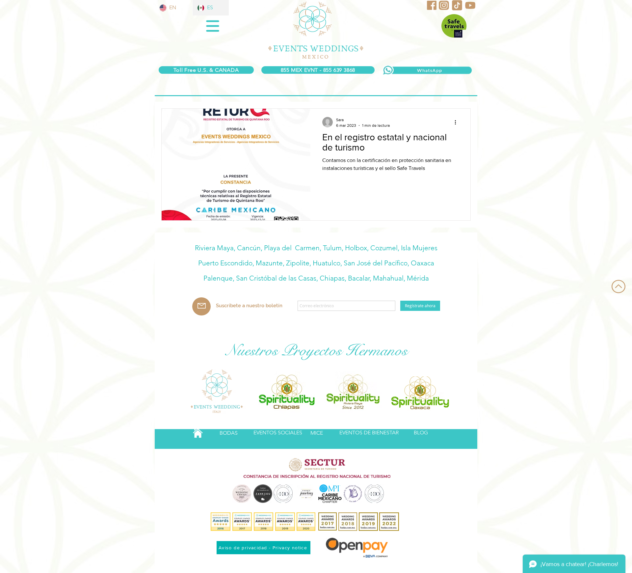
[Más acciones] (457, 122)
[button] (212, 26)
